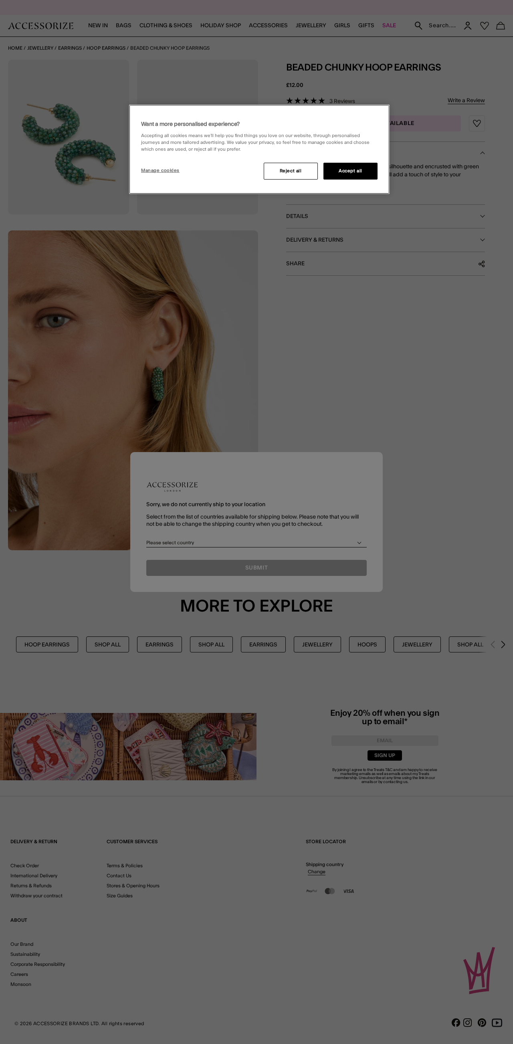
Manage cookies (160, 170)
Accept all (350, 171)
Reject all (291, 171)
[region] (259, 149)
